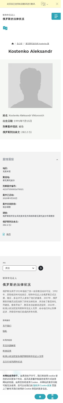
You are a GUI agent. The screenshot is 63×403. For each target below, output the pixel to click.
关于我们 (7, 325)
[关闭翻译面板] (57, 4)
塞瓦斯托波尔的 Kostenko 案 (37, 43)
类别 (7, 268)
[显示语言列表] (44, 4)
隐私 (5, 331)
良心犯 (19, 43)
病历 (8, 234)
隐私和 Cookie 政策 (42, 385)
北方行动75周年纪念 (12, 361)
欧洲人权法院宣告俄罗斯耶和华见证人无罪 (23, 356)
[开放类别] (40, 268)
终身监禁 (7, 350)
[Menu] (56, 16)
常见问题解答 (9, 345)
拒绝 (52, 396)
